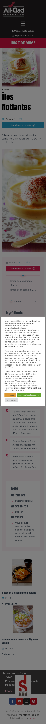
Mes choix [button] (10, 395)
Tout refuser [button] (11, 400)
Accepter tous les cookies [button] (29, 395)
